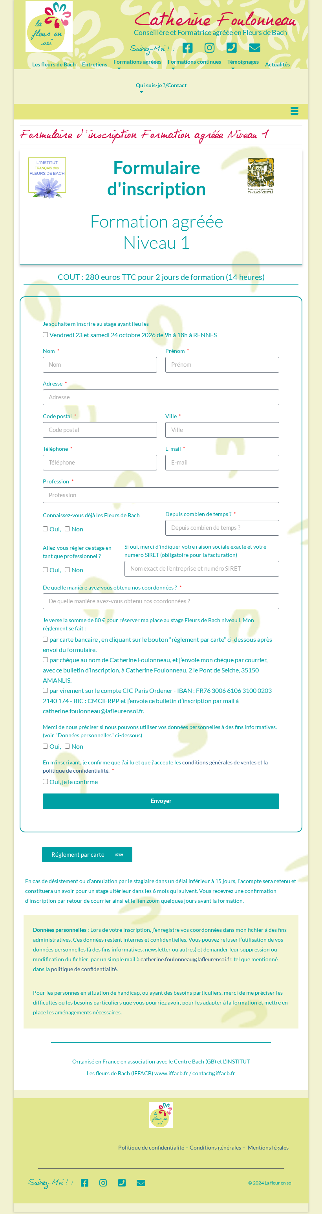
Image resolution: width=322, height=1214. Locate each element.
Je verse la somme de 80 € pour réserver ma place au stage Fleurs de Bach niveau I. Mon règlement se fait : (148, 624)
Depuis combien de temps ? (199, 514)
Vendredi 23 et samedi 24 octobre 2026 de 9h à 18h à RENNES (133, 334)
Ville (171, 416)
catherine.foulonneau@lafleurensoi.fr (186, 959)
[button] (87, 854)
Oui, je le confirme (73, 781)
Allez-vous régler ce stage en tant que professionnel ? (77, 551)
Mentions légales (268, 1147)
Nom (49, 350)
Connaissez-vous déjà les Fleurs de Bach (91, 515)
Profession (56, 481)
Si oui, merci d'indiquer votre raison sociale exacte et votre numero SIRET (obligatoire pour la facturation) (195, 550)
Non (77, 529)
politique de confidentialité (84, 969)
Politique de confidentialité (151, 1147)
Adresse (53, 383)
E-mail (173, 448)
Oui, (55, 529)
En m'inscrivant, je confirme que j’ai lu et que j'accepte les (155, 766)
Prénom (175, 350)
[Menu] (294, 111)
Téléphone (56, 448)
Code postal (58, 416)
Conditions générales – (219, 1147)
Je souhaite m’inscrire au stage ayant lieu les (96, 323)
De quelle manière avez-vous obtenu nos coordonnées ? (110, 587)
